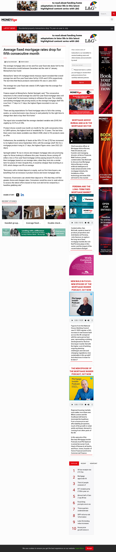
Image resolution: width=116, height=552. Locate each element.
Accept (89, 548)
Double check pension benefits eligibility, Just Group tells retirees (55, 223)
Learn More (79, 548)
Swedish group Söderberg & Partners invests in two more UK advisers (12, 223)
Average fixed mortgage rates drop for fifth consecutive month (33, 223)
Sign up (81, 82)
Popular (74, 463)
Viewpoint (93, 463)
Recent (83, 463)
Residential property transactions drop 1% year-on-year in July (43, 28)
